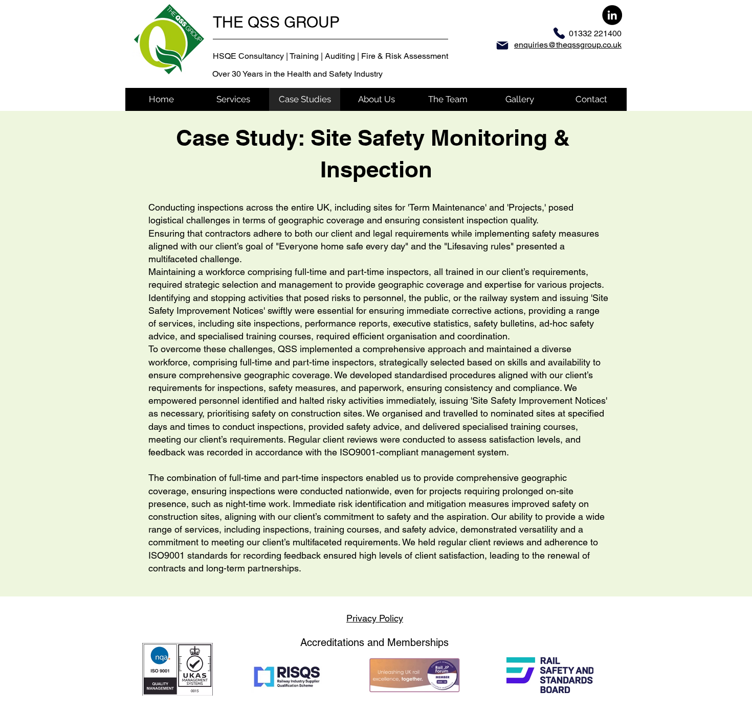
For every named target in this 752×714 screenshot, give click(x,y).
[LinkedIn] (612, 15)
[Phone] (559, 33)
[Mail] (502, 45)
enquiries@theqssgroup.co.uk (568, 45)
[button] (233, 99)
